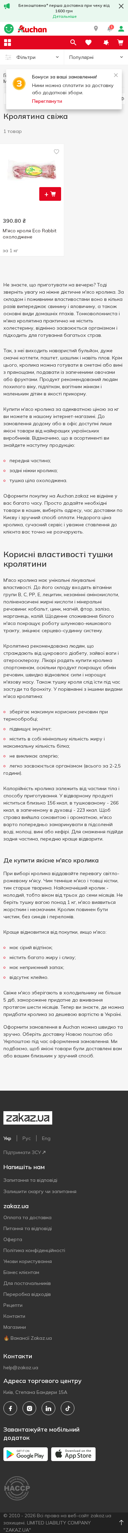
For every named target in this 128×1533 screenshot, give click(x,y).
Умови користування (27, 1261)
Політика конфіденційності (34, 1250)
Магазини (14, 1327)
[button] (96, 29)
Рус (27, 1138)
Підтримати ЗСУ (22, 1152)
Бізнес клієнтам (21, 1272)
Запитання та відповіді (30, 1180)
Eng (46, 1138)
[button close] (121, 6)
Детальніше (65, 16)
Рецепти (13, 1305)
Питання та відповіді (27, 1228)
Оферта (12, 1239)
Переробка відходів (27, 1294)
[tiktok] (67, 1408)
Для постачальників (27, 1283)
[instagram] (29, 1408)
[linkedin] (48, 1408)
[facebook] (10, 1408)
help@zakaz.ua (20, 1367)
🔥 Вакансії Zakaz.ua (27, 1338)
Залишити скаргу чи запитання (39, 1191)
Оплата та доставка (27, 1217)
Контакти (14, 1316)
